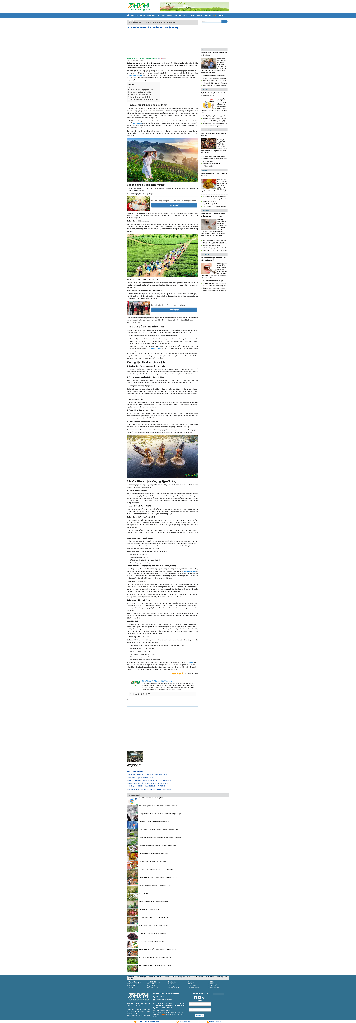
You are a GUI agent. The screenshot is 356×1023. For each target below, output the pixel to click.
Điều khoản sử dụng (169, 977)
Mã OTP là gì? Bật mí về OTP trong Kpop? (151, 798)
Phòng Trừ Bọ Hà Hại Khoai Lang (149, 909)
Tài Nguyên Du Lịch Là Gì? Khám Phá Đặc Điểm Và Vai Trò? (146, 786)
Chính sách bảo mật (154, 977)
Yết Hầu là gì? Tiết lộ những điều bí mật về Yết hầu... (155, 822)
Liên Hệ (131, 20)
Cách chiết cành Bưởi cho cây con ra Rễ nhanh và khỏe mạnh (157, 845)
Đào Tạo (191, 984)
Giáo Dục (208, 15)
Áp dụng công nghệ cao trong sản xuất (214, 75)
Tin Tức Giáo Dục (193, 988)
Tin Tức (142, 15)
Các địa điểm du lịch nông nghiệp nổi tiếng (144, 99)
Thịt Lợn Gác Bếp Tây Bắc (210, 201)
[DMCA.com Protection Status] (218, 994)
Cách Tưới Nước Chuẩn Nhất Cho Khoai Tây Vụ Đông (155, 965)
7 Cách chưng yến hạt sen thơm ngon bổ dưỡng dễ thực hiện (219, 280)
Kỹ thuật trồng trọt (133, 984)
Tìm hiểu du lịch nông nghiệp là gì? (141, 90)
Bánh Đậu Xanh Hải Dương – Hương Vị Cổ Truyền (154, 853)
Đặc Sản (205, 170)
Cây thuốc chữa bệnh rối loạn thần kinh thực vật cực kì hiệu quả (220, 283)
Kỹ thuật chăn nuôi (133, 986)
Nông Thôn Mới (183, 977)
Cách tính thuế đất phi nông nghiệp (212, 126)
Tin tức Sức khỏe (152, 984)
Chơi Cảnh (130, 988)
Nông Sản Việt (183, 15)
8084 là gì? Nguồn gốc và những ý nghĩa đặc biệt (216, 116)
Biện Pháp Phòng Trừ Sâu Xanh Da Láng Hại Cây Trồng (155, 957)
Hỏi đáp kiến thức (214, 988)
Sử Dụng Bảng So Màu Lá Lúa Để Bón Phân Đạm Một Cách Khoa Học (222, 158)
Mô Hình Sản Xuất (173, 988)
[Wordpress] (144, 694)
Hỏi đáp (221, 15)
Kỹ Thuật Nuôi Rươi (208, 166)
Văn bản (200, 977)
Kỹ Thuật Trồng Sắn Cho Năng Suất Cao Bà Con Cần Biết (156, 869)
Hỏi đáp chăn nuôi (214, 986)
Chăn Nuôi (171, 984)
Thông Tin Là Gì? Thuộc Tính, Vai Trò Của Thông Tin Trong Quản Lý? (160, 814)
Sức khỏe (205, 254)
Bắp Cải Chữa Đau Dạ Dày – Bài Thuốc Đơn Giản (153, 901)
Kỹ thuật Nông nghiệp (134, 982)
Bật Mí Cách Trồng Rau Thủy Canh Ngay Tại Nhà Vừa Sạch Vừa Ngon (160, 838)
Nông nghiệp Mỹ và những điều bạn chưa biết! (215, 85)
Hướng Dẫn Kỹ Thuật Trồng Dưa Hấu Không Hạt (153, 925)
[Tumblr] (141, 694)
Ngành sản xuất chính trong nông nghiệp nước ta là (217, 121)
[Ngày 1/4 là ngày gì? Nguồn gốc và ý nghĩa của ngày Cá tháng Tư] (208, 103)
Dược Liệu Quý (151, 986)
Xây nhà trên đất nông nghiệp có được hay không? (217, 78)
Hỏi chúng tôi (209, 977)
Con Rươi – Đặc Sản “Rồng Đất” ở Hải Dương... (153, 861)
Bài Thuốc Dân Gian (153, 988)
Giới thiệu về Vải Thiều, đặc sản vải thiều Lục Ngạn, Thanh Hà (219, 196)
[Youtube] (149, 694)
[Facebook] (133, 694)
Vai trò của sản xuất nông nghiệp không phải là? (216, 123)
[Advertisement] (162, 43)
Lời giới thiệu (141, 977)
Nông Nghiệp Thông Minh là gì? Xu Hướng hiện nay (217, 83)
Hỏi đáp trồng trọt (214, 984)
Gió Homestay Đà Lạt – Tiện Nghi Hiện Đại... (134, 765)
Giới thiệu (134, 15)
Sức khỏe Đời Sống (197, 15)
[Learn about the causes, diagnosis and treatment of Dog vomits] (208, 224)
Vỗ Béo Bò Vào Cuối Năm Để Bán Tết (213, 163)
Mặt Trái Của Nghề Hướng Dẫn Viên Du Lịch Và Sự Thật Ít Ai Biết (148, 775)
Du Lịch (215, 15)
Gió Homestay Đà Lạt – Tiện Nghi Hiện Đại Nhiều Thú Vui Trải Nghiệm (150, 789)
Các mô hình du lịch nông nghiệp (140, 92)
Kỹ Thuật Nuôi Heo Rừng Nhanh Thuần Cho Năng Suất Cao (219, 156)
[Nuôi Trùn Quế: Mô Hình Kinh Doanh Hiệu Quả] (208, 143)
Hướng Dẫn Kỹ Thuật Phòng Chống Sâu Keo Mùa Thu (217, 250)
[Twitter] (131, 694)
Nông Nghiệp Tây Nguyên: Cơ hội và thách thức (216, 80)
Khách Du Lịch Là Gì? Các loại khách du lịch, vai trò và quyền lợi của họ (149, 780)
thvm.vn (163, 1014)
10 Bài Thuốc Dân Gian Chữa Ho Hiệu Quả (151, 941)
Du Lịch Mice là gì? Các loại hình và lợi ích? (141, 778)
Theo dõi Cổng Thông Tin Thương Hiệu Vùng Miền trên (142, 58)
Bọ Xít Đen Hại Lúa (208, 161)
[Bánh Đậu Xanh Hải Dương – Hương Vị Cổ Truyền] (208, 184)
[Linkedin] (136, 694)
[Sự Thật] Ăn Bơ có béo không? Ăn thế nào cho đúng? (217, 288)
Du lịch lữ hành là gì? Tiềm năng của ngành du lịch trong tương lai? (148, 783)
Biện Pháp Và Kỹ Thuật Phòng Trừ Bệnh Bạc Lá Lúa (217, 248)
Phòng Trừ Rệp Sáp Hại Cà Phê (211, 245)
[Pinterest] (138, 694)
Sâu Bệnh (205, 210)
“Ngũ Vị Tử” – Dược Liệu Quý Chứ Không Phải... (153, 933)
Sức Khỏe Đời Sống (153, 982)
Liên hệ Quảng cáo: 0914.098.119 (148, 1022)
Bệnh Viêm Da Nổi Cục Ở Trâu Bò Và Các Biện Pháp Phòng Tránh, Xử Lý (222, 240)
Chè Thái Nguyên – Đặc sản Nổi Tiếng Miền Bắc (216, 206)
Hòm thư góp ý (220, 977)
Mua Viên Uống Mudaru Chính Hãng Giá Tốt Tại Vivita (217, 285)
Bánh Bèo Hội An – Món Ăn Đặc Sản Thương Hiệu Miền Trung (220, 199)
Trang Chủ (131, 977)
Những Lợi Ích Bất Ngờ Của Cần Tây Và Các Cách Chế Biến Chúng (221, 290)
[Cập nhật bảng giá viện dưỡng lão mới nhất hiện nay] (208, 63)
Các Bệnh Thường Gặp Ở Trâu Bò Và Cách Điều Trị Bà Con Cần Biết (221, 243)
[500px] (146, 694)
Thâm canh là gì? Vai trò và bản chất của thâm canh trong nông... (159, 830)
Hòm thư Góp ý (215, 1022)
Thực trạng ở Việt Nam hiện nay (140, 94)
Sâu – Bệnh (161, 15)
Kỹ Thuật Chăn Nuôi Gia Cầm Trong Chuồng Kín (153, 917)
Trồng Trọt (171, 986)
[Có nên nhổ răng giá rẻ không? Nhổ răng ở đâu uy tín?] (208, 268)
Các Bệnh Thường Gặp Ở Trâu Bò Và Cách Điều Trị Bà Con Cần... (158, 877)
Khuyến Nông (151, 15)
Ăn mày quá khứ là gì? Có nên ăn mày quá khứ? (216, 118)
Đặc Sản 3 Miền (172, 15)
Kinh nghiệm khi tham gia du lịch (140, 97)
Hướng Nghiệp (192, 986)
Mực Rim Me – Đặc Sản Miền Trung (212, 204)
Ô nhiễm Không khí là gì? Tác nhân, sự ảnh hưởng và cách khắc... (158, 806)
